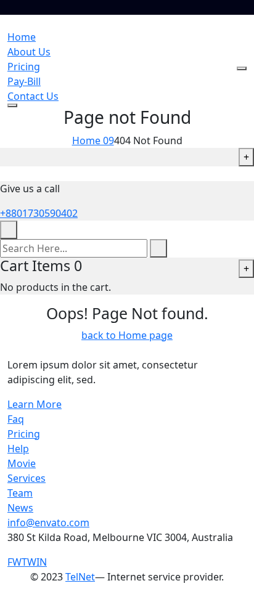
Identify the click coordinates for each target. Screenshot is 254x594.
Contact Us (33, 96)
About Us (29, 52)
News (20, 508)
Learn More (34, 404)
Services (26, 478)
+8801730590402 (39, 213)
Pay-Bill (24, 81)
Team (20, 493)
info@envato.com (48, 522)
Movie (21, 463)
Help (18, 448)
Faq (15, 419)
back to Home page (127, 335)
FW (14, 562)
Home (21, 37)
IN (41, 562)
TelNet (80, 577)
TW (29, 562)
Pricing (23, 66)
